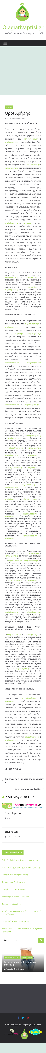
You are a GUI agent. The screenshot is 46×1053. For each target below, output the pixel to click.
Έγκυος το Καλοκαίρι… (11, 904)
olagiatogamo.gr (11, 142)
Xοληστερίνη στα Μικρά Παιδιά (15, 896)
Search (41, 940)
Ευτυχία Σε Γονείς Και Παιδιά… (15, 889)
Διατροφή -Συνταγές (12, 957)
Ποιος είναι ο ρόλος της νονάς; (15, 874)
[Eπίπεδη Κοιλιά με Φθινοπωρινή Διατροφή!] (23, 949)
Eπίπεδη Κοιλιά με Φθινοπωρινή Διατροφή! (20, 860)
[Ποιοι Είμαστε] (23, 804)
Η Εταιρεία (9, 107)
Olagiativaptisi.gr (23, 27)
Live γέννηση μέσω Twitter (28, 789)
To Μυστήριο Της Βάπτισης (14, 882)
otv (8, 118)
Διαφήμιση (11, 831)
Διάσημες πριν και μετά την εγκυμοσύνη (24, 781)
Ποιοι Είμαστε (13, 813)
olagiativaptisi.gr (31, 139)
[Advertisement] (23, 71)
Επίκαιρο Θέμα (27, 957)
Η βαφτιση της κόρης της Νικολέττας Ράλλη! (21, 867)
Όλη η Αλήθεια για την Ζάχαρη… (16, 921)
